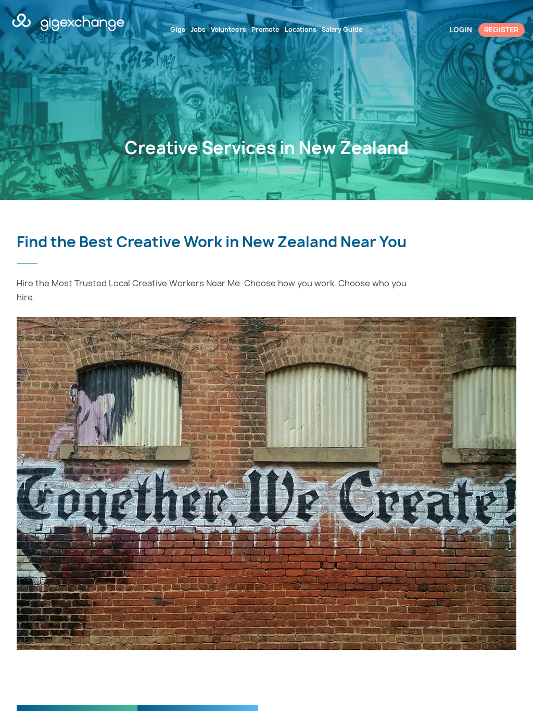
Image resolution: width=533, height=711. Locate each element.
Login (461, 29)
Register (501, 29)
